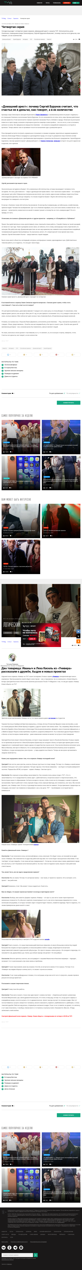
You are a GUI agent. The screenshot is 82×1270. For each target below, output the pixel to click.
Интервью (25, 39)
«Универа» (55, 676)
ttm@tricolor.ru (61, 1222)
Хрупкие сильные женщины (13, 370)
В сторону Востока (10, 367)
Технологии (57, 1231)
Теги (11, 1237)
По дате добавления (56, 393)
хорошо (36, 844)
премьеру (57, 141)
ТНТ (31, 39)
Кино (35, 1231)
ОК (35, 1255)
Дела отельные (9, 1089)
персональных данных (8, 1259)
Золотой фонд (52, 1234)
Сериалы (28, 1231)
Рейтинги (62, 1234)
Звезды (13, 1234)
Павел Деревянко (41, 115)
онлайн (47, 939)
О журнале (71, 1234)
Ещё (75, 3)
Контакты (5, 1237)
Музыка (42, 1234)
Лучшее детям (22, 1234)
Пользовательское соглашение (38, 1241)
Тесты (11, 1231)
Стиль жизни (34, 1234)
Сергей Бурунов (17, 39)
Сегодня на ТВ (8, 632)
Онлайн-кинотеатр (45, 1231)
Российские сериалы (39, 39)
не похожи (52, 718)
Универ (16, 632)
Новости (49, 39)
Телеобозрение (68, 1231)
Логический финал (10, 365)
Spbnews (9, 1264)
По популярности (72, 393)
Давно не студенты (11, 376)
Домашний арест (6, 39)
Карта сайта (5, 1241)
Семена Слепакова (47, 141)
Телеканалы (19, 1231)
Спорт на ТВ (5, 1234)
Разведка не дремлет (11, 373)
